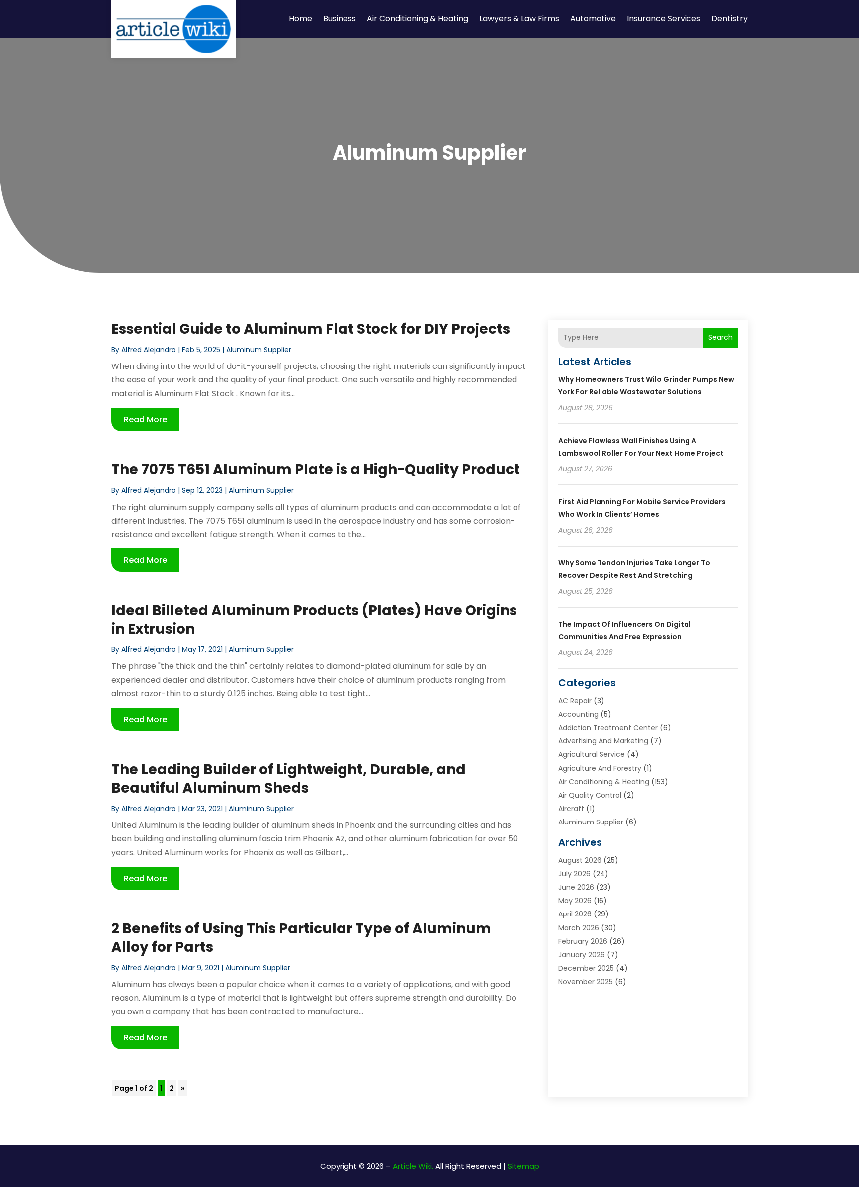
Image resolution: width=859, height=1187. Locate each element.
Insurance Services (663, 18)
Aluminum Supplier (258, 350)
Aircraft (571, 809)
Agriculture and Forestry (599, 768)
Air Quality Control (589, 795)
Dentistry (729, 18)
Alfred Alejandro (148, 350)
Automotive (593, 18)
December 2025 (586, 968)
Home (300, 18)
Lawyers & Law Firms (519, 18)
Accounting (578, 714)
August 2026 (579, 860)
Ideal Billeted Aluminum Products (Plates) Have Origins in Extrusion (314, 619)
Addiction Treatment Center (608, 727)
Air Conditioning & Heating (417, 18)
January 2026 (581, 955)
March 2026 (578, 928)
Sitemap (523, 1166)
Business (339, 18)
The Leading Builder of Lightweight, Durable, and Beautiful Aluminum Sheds (288, 778)
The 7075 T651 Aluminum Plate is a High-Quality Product (315, 469)
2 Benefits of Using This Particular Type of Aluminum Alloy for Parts (301, 937)
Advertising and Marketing (603, 741)
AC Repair (575, 701)
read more (145, 419)
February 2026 (582, 941)
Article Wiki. (413, 1166)
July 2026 (574, 874)
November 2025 (585, 982)
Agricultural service (591, 754)
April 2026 (575, 914)
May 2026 (575, 901)
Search (720, 337)
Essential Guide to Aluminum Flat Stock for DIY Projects (310, 329)
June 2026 (576, 887)
